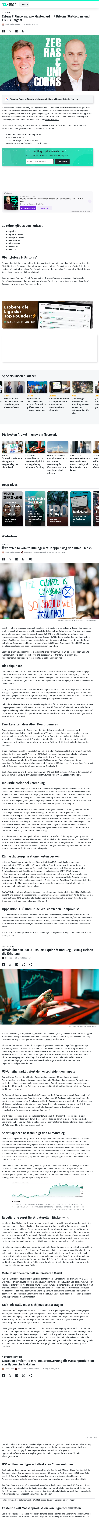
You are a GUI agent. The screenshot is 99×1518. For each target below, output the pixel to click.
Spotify (12, 231)
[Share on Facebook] (3, 31)
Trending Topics (52, 278)
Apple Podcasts (16, 234)
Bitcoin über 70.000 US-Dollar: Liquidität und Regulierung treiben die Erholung (34, 463)
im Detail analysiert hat (51, 658)
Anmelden (62, 162)
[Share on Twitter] (10, 31)
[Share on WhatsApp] (23, 31)
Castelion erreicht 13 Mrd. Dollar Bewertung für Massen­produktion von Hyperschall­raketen (57, 466)
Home (23, 4)
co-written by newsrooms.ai (35, 552)
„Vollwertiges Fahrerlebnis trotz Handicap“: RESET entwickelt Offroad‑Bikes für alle (58, 406)
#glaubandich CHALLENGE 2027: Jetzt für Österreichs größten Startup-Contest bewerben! (13, 404)
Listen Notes (14, 243)
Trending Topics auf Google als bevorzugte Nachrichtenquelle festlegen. (42, 99)
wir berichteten (52, 120)
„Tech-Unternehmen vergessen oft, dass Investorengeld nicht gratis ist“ (82, 403)
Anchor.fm (13, 246)
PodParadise (14, 240)
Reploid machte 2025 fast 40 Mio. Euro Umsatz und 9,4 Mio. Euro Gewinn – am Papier (80, 464)
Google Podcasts (16, 237)
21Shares (8, 958)
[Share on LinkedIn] (16, 31)
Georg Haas (9, 1369)
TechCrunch (7, 1450)
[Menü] (95, 4)
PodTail (12, 249)
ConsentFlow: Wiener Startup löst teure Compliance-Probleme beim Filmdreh (37, 404)
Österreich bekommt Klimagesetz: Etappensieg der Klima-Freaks (12, 463)
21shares (48, 1039)
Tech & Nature (31, 278)
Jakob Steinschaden (12, 24)
